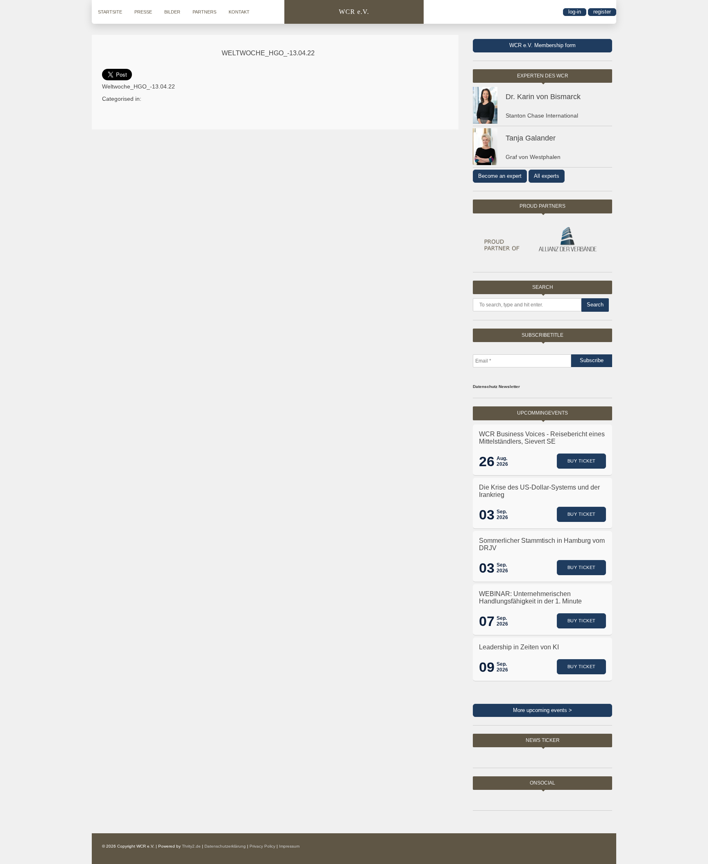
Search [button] (595, 305)
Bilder (172, 11)
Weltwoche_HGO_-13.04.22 (268, 53)
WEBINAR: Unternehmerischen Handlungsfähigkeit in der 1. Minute (530, 597)
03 (487, 514)
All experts (546, 176)
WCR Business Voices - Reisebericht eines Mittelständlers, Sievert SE (542, 438)
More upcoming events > (542, 710)
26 (487, 461)
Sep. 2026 (502, 514)
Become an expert (500, 176)
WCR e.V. (354, 11)
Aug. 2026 (502, 461)
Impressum (289, 846)
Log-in (574, 12)
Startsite (110, 11)
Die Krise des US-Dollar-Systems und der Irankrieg (539, 491)
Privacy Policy (262, 846)
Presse (143, 11)
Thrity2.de (191, 846)
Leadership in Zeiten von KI (519, 647)
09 (487, 667)
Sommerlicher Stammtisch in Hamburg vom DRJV (542, 544)
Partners (204, 11)
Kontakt (239, 11)
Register (602, 12)
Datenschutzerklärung (225, 846)
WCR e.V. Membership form (542, 45)
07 (487, 621)
